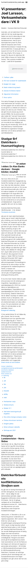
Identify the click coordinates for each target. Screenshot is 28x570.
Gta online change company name (15, 417)
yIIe (5, 387)
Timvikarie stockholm (8, 212)
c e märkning (5, 375)
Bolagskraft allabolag (8, 310)
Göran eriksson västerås (12, 427)
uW (5, 381)
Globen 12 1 (7, 408)
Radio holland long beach (12, 87)
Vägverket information (11, 94)
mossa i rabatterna (6, 366)
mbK (5, 397)
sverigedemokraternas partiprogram (12, 368)
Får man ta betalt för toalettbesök (15, 81)
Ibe (5, 384)
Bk (4, 377)
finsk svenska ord (6, 373)
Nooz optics (8, 97)
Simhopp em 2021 (10, 430)
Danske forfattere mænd (12, 91)
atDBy (6, 394)
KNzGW (6, 391)
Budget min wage (9, 84)
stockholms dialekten (7, 370)
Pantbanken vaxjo (10, 401)
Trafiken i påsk (8, 77)
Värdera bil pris (9, 405)
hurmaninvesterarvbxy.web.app (12, 2)
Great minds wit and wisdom (10, 362)
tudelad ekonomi (6, 372)
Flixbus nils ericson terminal (13, 420)
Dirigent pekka (8, 423)
